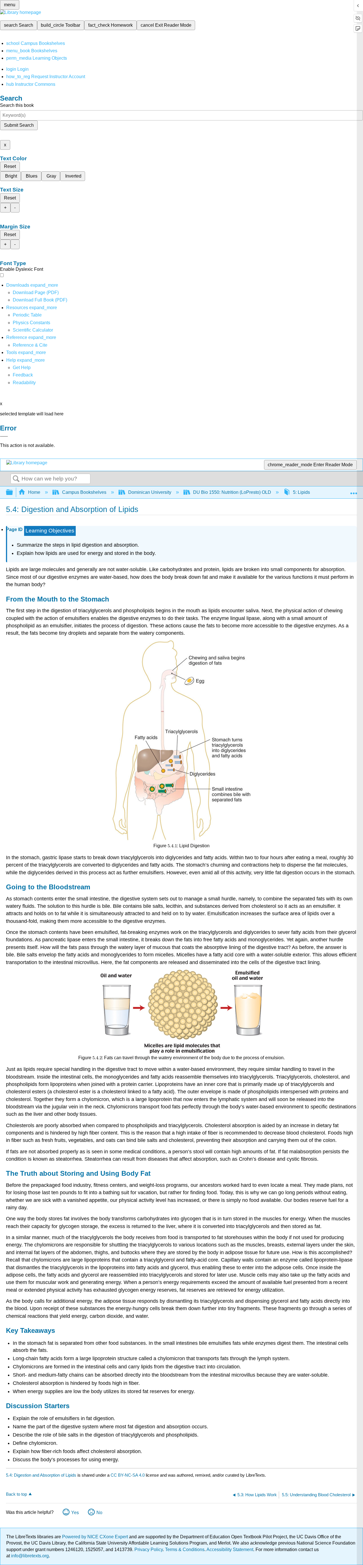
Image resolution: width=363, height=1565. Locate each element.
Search (16, 479)
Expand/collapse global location (353, 490)
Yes (75, 1512)
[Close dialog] (4, 436)
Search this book (17, 105)
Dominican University (149, 492)
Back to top (16, 1494)
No (99, 1512)
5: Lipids (301, 492)
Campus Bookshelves (84, 492)
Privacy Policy (148, 1549)
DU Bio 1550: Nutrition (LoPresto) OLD (232, 492)
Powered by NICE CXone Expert (95, 1536)
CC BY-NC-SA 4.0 (128, 1475)
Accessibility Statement (229, 1549)
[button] (23, 374)
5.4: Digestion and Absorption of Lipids (41, 1475)
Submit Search (19, 125)
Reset (10, 166)
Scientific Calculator (33, 330)
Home (34, 492)
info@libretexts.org (29, 1555)
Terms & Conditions (184, 1549)
